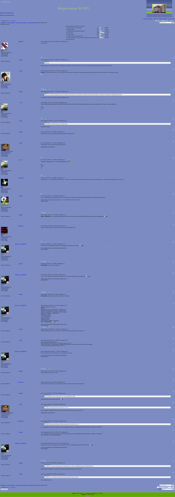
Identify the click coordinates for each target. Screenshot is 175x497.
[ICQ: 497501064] (48, 261)
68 (64, 143)
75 (64, 263)
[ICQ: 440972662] (48, 89)
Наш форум (3, 22)
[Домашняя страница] (45, 89)
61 (67, 41)
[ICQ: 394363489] (44, 242)
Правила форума (163, 18)
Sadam (20, 59)
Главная (2, 12)
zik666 (20, 195)
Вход (12, 12)
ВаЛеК (20, 329)
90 (64, 474)
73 (65, 225)
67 (64, 131)
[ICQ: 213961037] (44, 57)
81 (67, 351)
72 (65, 214)
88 (68, 443)
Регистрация (7, 12)
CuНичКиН (21, 177)
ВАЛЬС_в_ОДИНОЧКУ (20, 244)
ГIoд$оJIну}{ (21, 225)
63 (67, 70)
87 (67, 432)
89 (64, 462)
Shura (20, 70)
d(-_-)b (20, 102)
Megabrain (20, 41)
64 (67, 91)
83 (64, 382)
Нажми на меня (44, 201)
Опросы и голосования (21, 22)
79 (67, 329)
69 (64, 159)
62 (67, 59)
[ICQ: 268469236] (48, 212)
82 (65, 371)
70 (64, 177)
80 (67, 340)
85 (64, 404)
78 (66, 305)
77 (65, 294)
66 (65, 120)
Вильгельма (21, 382)
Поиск (169, 18)
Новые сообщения (148, 18)
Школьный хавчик (32, 22)
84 (64, 393)
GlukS (20, 143)
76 (64, 274)
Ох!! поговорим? (11, 22)
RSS (13, 15)
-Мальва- (21, 131)
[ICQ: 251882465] (44, 118)
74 (64, 244)
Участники (155, 18)
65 (65, 102)
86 (65, 421)
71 (64, 195)
